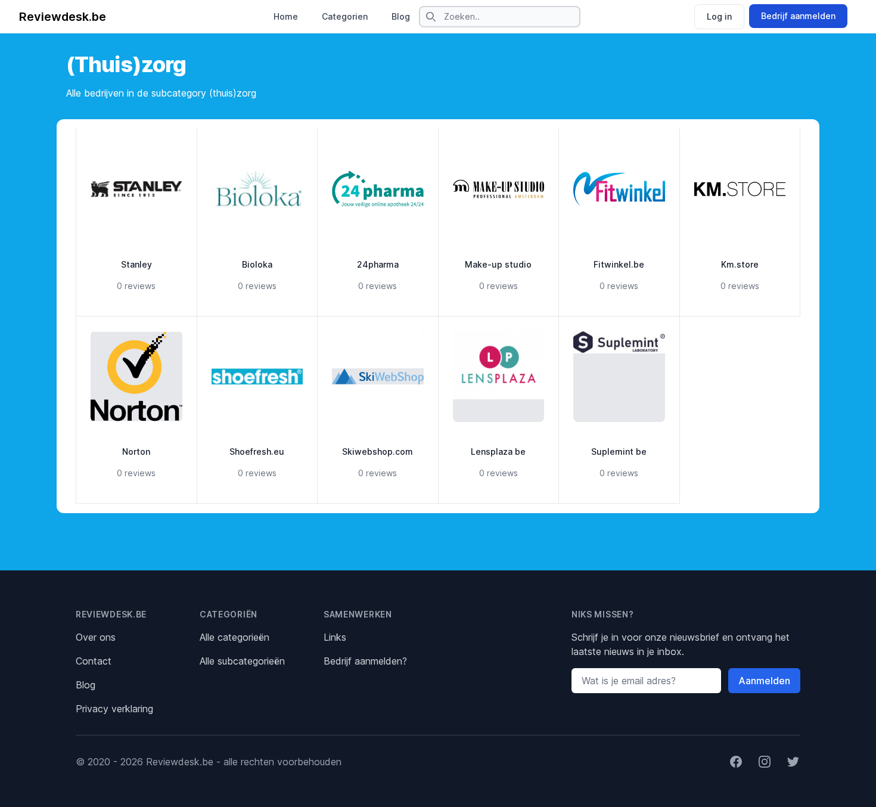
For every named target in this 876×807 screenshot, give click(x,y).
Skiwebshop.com (377, 451)
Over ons (96, 637)
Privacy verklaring (114, 709)
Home (286, 16)
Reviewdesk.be (62, 17)
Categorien (345, 16)
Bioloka (257, 264)
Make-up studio (498, 264)
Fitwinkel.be (619, 264)
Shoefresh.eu (256, 451)
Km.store (740, 264)
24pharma (378, 264)
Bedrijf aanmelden (798, 16)
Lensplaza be (498, 451)
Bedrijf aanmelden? (365, 661)
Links (335, 637)
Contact (93, 661)
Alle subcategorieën (242, 661)
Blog (401, 16)
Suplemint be (619, 451)
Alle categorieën (234, 637)
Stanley (136, 264)
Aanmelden (764, 681)
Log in (719, 16)
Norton (136, 451)
